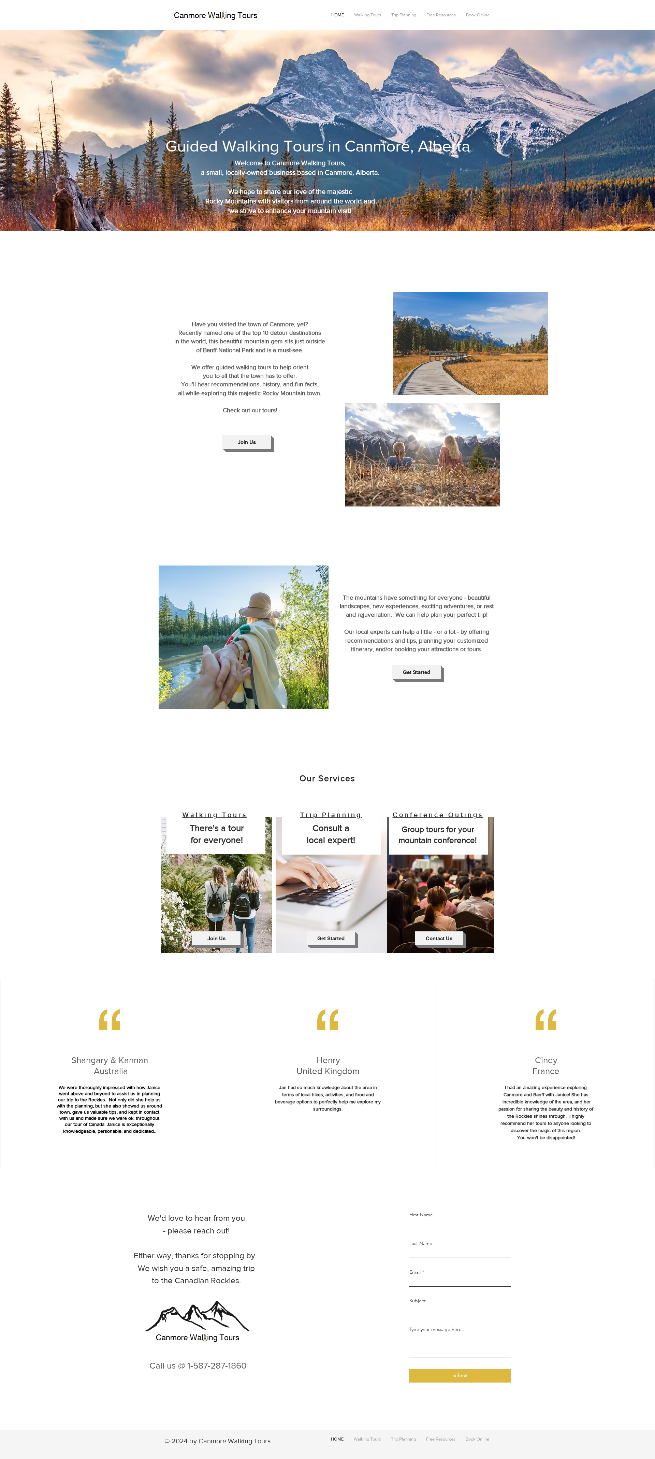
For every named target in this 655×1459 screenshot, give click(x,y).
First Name (421, 1214)
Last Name (420, 1243)
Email (415, 1272)
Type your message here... (437, 1329)
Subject (417, 1300)
